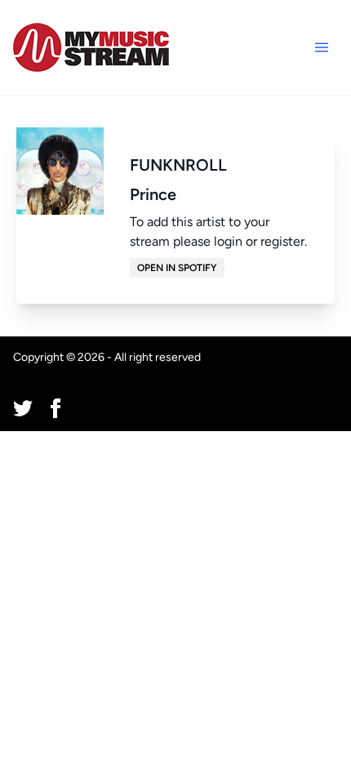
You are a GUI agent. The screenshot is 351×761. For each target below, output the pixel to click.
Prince (153, 194)
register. (283, 241)
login (228, 241)
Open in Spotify (177, 268)
